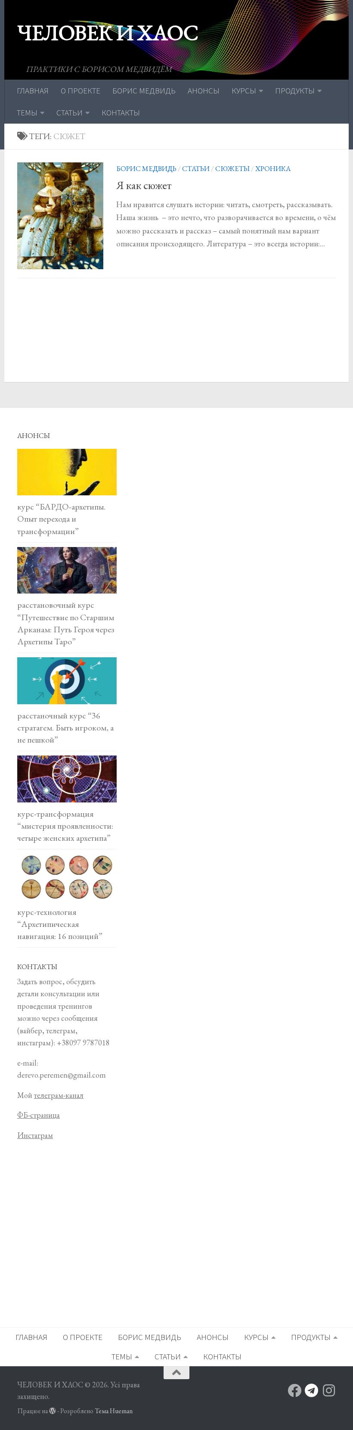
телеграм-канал (59, 1095)
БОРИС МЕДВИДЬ (144, 90)
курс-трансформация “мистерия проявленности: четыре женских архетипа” (65, 825)
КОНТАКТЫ (121, 112)
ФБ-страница (38, 1115)
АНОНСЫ (204, 90)
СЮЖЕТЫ (232, 168)
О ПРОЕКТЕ (80, 90)
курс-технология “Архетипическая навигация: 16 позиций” (59, 924)
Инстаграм (35, 1135)
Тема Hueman (114, 1410)
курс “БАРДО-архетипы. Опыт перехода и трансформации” (61, 518)
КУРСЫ (244, 90)
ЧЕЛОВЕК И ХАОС (107, 33)
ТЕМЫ (27, 112)
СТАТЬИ (69, 112)
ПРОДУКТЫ (295, 90)
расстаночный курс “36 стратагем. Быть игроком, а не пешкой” (65, 727)
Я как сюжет (144, 185)
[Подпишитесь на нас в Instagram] (329, 1390)
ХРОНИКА (273, 168)
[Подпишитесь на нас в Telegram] (312, 1390)
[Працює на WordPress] (52, 1411)
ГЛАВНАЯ (33, 90)
